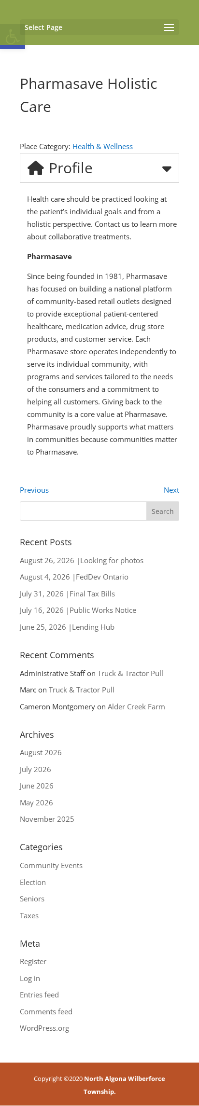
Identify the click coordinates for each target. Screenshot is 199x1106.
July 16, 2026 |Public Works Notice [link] (78, 610)
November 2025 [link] (47, 819)
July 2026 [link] (35, 769)
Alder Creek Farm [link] (136, 706)
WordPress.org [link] (44, 1028)
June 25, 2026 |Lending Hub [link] (67, 627)
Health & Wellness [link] (102, 146)
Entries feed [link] (39, 994)
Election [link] (33, 882)
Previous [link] (34, 490)
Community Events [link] (51, 865)
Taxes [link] (29, 915)
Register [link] (33, 961)
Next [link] (171, 490)
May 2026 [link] (36, 802)
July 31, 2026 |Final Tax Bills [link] (67, 593)
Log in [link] (30, 978)
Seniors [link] (32, 898)
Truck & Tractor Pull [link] (130, 673)
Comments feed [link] (46, 1011)
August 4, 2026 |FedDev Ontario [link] (74, 576)
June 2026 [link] (37, 785)
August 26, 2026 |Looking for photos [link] (81, 560)
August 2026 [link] (41, 752)
